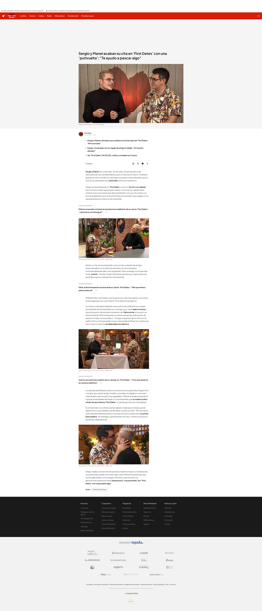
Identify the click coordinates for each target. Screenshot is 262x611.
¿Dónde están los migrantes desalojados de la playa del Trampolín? (69, 11)
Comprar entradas (109, 508)
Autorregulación (87, 518)
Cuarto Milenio (128, 516)
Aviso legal (89, 584)
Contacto (173, 584)
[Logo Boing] (144, 560)
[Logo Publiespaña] (131, 574)
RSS (167, 584)
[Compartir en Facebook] (147, 164)
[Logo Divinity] (169, 553)
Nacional (167, 508)
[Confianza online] (131, 603)
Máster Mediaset (87, 530)
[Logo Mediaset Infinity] (92, 553)
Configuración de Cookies (131, 584)
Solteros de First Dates (99, 489)
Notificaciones (86, 522)
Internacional (169, 512)
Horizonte (126, 520)
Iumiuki (125, 528)
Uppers (146, 524)
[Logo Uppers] (118, 567)
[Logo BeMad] (92, 567)
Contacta (84, 508)
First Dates (87, 133)
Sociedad (168, 516)
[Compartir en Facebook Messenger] (142, 164)
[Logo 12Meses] (169, 567)
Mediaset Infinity (149, 508)
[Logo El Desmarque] (92, 560)
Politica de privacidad (116, 584)
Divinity (146, 516)
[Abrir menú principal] (258, 16)
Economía (168, 520)
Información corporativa (101, 584)
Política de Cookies (146, 584)
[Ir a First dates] (12, 15)
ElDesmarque (148, 520)
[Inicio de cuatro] (3, 16)
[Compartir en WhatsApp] (133, 164)
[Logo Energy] (169, 560)
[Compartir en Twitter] (138, 164)
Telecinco (147, 512)
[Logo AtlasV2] (105, 574)
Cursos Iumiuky (107, 520)
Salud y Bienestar (108, 528)
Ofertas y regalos (108, 512)
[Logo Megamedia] (132, 593)
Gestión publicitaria (159, 584)
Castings (84, 526)
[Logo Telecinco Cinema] (144, 567)
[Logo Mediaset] (131, 544)
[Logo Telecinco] (118, 553)
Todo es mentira (129, 524)
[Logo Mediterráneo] (157, 574)
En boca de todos (130, 512)
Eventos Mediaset (109, 524)
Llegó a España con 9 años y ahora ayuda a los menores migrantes (23, 11)
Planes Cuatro (107, 516)
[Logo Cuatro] (144, 553)
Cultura (167, 524)
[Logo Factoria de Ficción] (118, 560)
